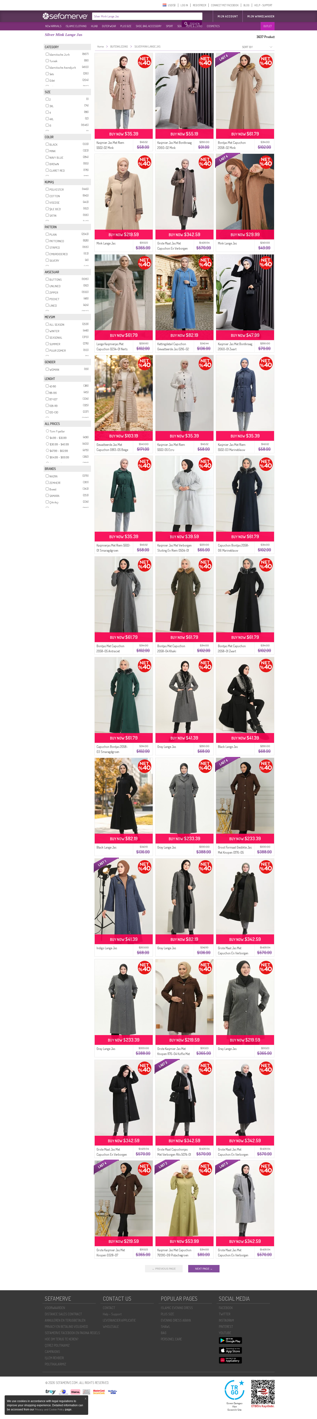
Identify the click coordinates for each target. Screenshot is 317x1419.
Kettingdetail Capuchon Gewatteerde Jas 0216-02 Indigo (173, 349)
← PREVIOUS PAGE (164, 1268)
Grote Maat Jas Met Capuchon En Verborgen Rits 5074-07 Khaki (233, 953)
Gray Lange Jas (166, 747)
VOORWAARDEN (55, 1308)
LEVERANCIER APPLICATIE (119, 1320)
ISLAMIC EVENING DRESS (177, 1308)
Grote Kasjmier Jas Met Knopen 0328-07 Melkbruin (111, 1255)
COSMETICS (213, 26)
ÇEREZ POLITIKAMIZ (57, 1345)
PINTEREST (226, 1327)
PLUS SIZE (125, 26)
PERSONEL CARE (171, 1339)
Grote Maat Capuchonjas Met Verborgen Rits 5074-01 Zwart (174, 1154)
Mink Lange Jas (106, 243)
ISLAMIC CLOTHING (76, 26)
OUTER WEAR (109, 26)
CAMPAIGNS (52, 1352)
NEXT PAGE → (204, 1268)
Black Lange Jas (228, 747)
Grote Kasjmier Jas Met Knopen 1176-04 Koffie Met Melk (173, 1054)
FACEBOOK (226, 1308)
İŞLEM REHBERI (54, 1358)
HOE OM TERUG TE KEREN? (61, 1339)
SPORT (169, 26)
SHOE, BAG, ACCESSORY (149, 26)
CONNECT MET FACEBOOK (225, 5)
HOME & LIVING (194, 26)
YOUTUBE (225, 1333)
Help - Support (112, 1314)
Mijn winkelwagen (261, 16)
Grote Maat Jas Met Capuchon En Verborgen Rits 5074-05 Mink (172, 248)
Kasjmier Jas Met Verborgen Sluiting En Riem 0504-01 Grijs (174, 550)
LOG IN (184, 5)
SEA (179, 26)
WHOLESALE (111, 1327)
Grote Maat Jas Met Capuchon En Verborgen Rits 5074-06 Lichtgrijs (233, 1255)
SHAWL (165, 1327)
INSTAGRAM (226, 1320)
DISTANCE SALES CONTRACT (63, 1314)
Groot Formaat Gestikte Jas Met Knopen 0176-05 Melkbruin (235, 852)
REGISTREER (199, 5)
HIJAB (94, 26)
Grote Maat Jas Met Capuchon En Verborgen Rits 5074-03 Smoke (112, 1154)
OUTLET (267, 26)
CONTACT (109, 1308)
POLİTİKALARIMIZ (55, 1364)
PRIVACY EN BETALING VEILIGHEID (66, 1327)
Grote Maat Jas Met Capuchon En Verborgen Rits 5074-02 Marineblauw (234, 1154)
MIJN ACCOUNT (228, 16)
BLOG (246, 5)
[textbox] (137, 16)
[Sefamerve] (66, 16)
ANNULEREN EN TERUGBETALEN (65, 1320)
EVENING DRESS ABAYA (176, 1320)
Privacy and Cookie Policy (49, 1409)
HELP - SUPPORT (263, 5)
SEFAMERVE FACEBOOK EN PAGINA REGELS (72, 1333)
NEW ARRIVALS (53, 26)
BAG (163, 1333)
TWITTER (224, 1314)
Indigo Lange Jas (107, 948)
